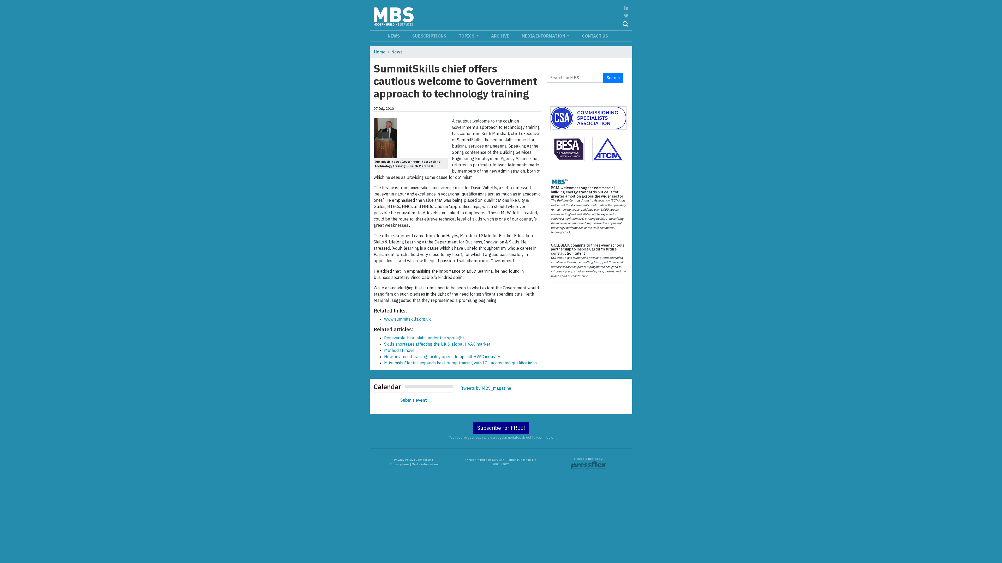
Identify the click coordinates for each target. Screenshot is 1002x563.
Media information (544, 36)
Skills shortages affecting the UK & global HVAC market (437, 344)
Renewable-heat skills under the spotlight (424, 337)
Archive (500, 36)
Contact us (595, 36)
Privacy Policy (403, 460)
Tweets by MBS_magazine (486, 388)
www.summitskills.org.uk (407, 319)
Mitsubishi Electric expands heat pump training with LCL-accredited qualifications (460, 362)
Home (380, 51)
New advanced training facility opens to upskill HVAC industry (442, 356)
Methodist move (399, 350)
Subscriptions (429, 36)
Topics (467, 36)
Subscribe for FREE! (501, 427)
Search (613, 77)
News (394, 36)
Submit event (413, 400)
